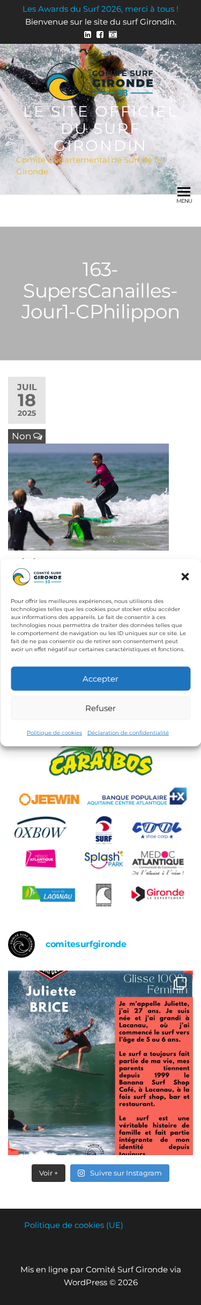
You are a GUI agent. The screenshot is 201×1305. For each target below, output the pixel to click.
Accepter (100, 678)
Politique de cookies (54, 732)
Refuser (100, 708)
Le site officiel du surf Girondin (100, 128)
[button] (185, 576)
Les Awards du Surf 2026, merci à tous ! (100, 9)
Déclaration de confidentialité (128, 732)
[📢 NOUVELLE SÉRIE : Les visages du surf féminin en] (100, 1063)
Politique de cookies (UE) (73, 1225)
